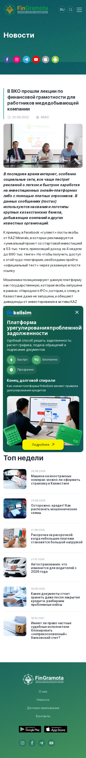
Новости (43, 699)
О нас (43, 691)
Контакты (43, 716)
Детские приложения (43, 708)
